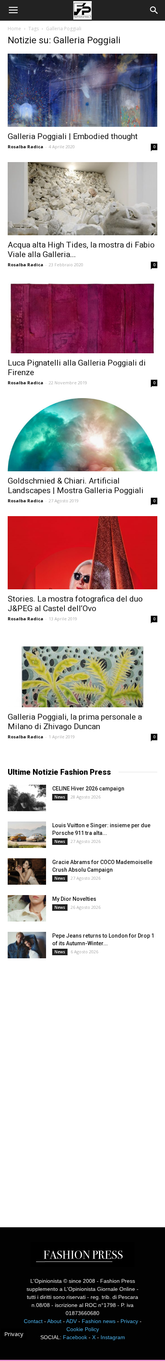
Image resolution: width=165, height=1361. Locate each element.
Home (14, 28)
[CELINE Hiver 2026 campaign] (27, 798)
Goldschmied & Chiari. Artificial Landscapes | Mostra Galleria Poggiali (76, 485)
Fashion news (99, 1321)
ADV (71, 1321)
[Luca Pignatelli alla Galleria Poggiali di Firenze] (82, 316)
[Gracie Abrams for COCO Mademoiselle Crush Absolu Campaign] (27, 871)
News (59, 797)
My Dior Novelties (74, 899)
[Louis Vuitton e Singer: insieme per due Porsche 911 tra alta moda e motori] (27, 835)
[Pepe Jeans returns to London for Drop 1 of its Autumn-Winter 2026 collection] (27, 945)
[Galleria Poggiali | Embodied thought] (82, 90)
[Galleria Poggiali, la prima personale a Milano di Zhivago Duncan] (82, 670)
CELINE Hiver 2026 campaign (88, 788)
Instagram (113, 1337)
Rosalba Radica (25, 146)
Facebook (75, 1337)
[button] (154, 10)
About (54, 1321)
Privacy (129, 1321)
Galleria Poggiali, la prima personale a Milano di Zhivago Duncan (75, 721)
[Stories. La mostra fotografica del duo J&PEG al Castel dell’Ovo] (82, 552)
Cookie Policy (82, 1329)
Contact (33, 1321)
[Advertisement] (65, 1086)
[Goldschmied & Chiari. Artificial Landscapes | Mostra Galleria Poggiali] (82, 434)
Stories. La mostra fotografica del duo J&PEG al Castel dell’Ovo (75, 603)
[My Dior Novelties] (27, 908)
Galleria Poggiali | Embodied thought (73, 136)
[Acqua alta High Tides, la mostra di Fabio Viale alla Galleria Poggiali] (82, 198)
